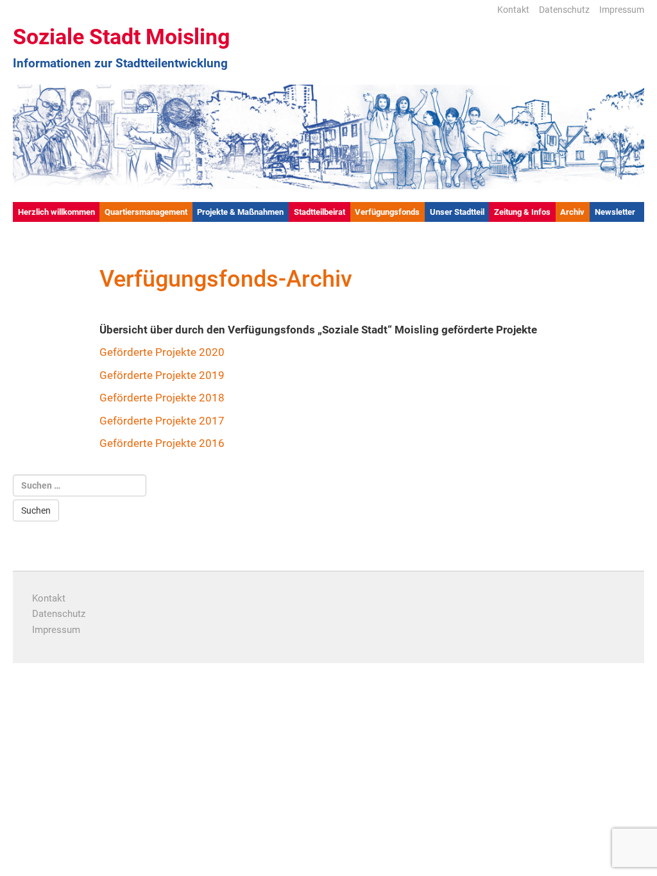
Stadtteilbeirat (319, 212)
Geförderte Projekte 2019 (162, 375)
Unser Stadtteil (457, 212)
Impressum (621, 9)
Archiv (572, 212)
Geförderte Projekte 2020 (162, 352)
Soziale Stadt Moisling (121, 36)
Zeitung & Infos (522, 212)
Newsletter (615, 212)
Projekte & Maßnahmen (240, 212)
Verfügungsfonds (387, 212)
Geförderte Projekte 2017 (162, 420)
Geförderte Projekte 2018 (162, 397)
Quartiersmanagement (146, 212)
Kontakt (513, 9)
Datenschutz (564, 9)
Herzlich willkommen (56, 212)
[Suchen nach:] (79, 485)
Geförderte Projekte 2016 (162, 443)
